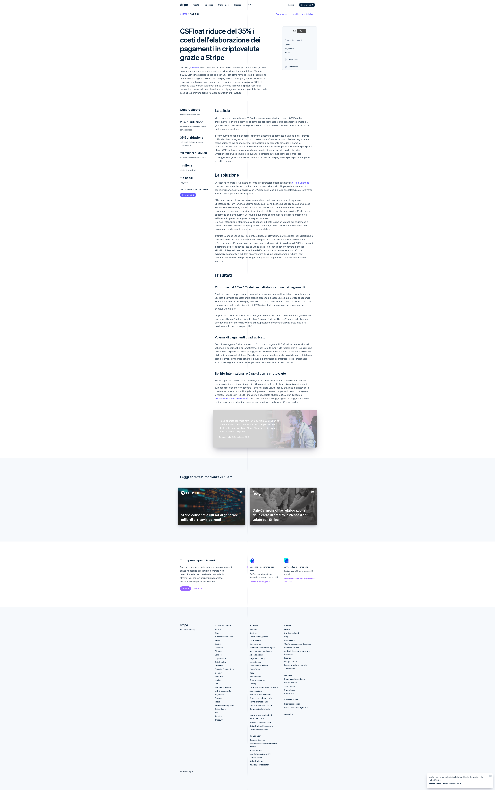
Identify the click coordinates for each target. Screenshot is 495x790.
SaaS (252, 673)
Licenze (287, 658)
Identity (218, 673)
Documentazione (257, 740)
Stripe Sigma (220, 709)
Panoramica (281, 14)
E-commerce (255, 644)
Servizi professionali (259, 701)
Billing (217, 640)
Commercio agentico (259, 636)
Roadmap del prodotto (294, 679)
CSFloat (194, 67)
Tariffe (249, 4)
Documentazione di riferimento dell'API (299, 580)
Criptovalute (220, 658)
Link (216, 683)
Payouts (218, 698)
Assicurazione (256, 691)
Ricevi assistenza (292, 703)
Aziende (253, 629)
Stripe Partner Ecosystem (261, 726)
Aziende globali (256, 654)
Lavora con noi (290, 682)
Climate (218, 651)
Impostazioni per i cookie (295, 665)
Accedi (291, 4)
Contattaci (306, 4)
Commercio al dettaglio (260, 709)
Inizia (184, 588)
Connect (218, 654)
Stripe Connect (300, 182)
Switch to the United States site (444, 783)
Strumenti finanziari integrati (262, 647)
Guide (287, 629)
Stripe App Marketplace (260, 722)
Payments (219, 694)
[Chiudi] (490, 776)
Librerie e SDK (256, 757)
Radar (217, 701)
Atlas (217, 633)
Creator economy (257, 680)
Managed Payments (224, 687)
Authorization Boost (224, 636)
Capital (218, 644)
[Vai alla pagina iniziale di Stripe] (183, 625)
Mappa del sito (291, 661)
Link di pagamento (223, 691)
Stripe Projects (256, 761)
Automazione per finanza (261, 651)
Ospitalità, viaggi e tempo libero (264, 687)
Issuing (218, 680)
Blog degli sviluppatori (259, 764)
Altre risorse (289, 668)
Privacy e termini (291, 647)
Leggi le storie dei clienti (303, 14)
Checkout (219, 647)
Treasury (219, 719)
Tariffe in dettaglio (259, 581)
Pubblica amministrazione (261, 705)
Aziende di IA (255, 676)
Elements (219, 665)
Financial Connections (224, 669)
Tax (216, 712)
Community (289, 640)
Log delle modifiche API (260, 754)
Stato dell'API (256, 750)
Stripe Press (289, 690)
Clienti (183, 13)
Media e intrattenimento (260, 694)
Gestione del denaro (259, 665)
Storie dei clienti (291, 633)
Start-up (253, 633)
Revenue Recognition (224, 705)
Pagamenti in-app (257, 658)
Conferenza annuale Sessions (297, 644)
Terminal (218, 716)
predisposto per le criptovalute (232, 398)
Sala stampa (289, 686)
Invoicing (219, 676)
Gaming (253, 683)
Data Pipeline (220, 662)
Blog (286, 636)
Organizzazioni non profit (261, 698)
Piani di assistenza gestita (296, 707)
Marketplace (255, 662)
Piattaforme (255, 669)
